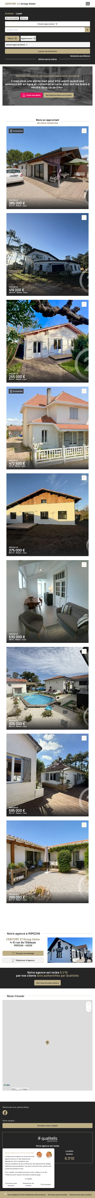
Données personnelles (57, 1194)
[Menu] (88, 3)
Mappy (25, 1089)
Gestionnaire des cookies (81, 1194)
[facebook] (4, 1112)
